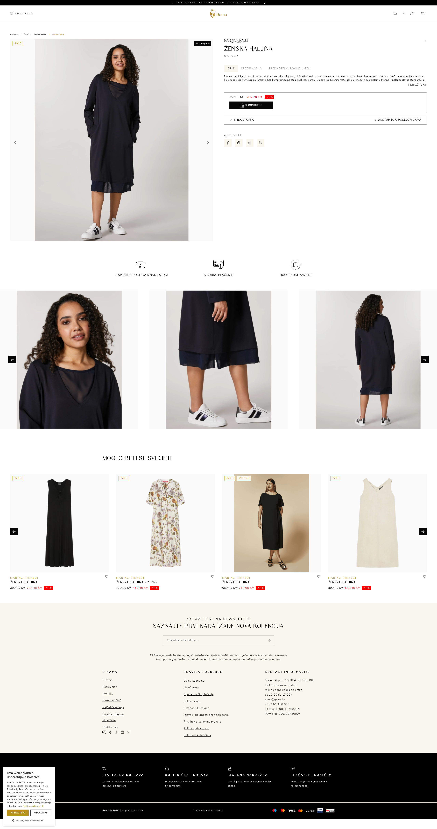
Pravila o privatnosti (33, 806)
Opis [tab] (231, 68)
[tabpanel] (325, 81)
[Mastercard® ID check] (306, 810)
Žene (26, 34)
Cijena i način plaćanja (198, 694)
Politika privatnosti (196, 728)
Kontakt (107, 693)
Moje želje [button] (109, 720)
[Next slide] (207, 142)
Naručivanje (191, 687)
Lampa (219, 810)
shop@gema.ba (275, 699)
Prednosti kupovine (196, 708)
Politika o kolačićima (197, 735)
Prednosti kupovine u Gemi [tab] (290, 68)
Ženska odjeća (40, 34)
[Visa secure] (320, 810)
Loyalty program (113, 714)
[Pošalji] (269, 640)
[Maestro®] (283, 810)
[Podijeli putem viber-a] (239, 143)
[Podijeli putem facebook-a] (228, 143)
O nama (107, 680)
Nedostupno (253, 105)
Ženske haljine (58, 34)
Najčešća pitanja (113, 707)
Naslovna (14, 34)
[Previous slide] (15, 142)
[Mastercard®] (274, 810)
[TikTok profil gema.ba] (116, 732)
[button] (174, 3)
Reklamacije (192, 701)
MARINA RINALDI (24, 578)
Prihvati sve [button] (18, 812)
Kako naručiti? (111, 700)
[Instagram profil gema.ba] (104, 732)
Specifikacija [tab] (251, 68)
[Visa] (291, 810)
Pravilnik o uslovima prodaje (202, 721)
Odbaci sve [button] (40, 812)
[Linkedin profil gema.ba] (122, 732)
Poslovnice (109, 687)
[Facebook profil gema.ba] (110, 732)
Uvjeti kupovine (194, 680)
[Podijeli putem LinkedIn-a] (260, 143)
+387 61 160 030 (277, 704)
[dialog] (29, 796)
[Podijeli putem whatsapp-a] (249, 143)
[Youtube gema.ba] (128, 732)
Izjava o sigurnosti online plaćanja (206, 714)
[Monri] (330, 810)
